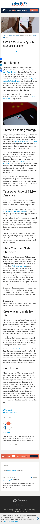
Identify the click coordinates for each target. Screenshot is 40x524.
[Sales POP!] (7, 425)
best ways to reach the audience (25, 141)
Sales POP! (6, 433)
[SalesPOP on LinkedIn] (10, 444)
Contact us (16, 512)
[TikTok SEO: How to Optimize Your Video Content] (20, 25)
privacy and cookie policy (11, 521)
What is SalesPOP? (20, 510)
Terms (4, 510)
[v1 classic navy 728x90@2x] (20, 10)
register (14, 470)
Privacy (11, 510)
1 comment (21, 52)
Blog (4, 36)
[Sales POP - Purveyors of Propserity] (20, 4)
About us (24, 512)
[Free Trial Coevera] (20, 456)
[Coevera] (20, 501)
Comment (8, 410)
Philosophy (32, 510)
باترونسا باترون (7, 480)
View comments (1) (11, 412)
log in (8, 470)
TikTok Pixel (17, 349)
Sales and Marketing (13, 36)
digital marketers (9, 72)
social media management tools (14, 211)
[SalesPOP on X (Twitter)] (5, 444)
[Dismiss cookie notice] (38, 518)
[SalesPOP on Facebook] (16, 444)
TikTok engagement (19, 266)
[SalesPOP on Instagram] (21, 444)
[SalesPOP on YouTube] (27, 445)
